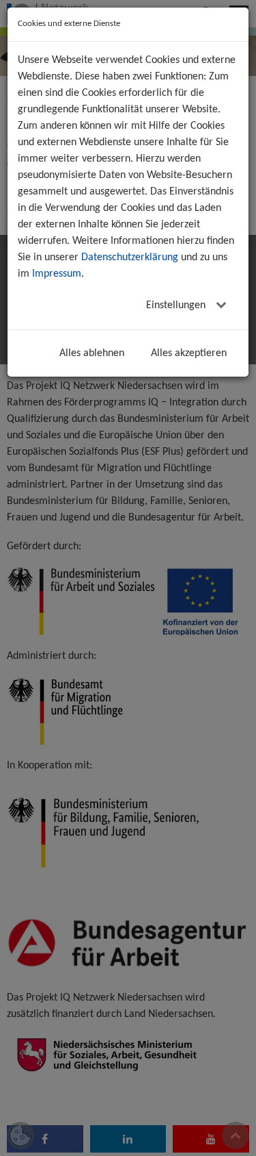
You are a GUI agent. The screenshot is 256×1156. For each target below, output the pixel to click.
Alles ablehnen (91, 353)
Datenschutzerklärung (129, 257)
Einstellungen (177, 305)
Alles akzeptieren (189, 353)
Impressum (56, 273)
